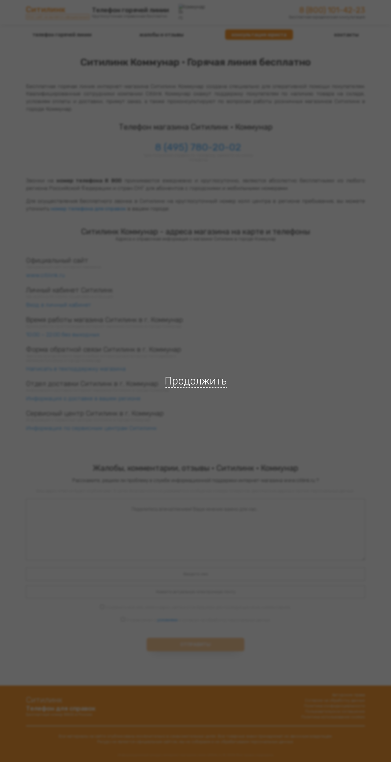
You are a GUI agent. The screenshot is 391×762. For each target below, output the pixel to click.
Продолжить (196, 380)
